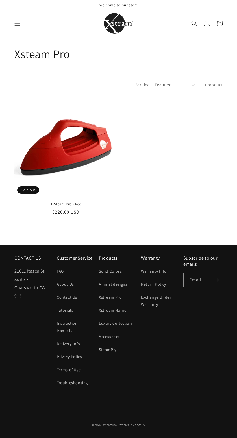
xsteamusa (110, 425)
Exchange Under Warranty (156, 301)
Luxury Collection (115, 323)
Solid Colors (110, 271)
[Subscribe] (216, 280)
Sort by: (142, 84)
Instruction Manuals (67, 327)
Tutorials (65, 310)
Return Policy (153, 284)
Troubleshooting (72, 382)
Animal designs (113, 284)
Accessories (110, 336)
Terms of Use (69, 369)
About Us (65, 284)
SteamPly (107, 349)
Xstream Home (112, 310)
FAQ (60, 271)
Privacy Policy (69, 356)
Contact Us (67, 297)
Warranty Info (154, 271)
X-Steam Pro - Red (65, 204)
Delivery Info (68, 343)
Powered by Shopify (132, 425)
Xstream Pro (110, 297)
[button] (17, 23)
